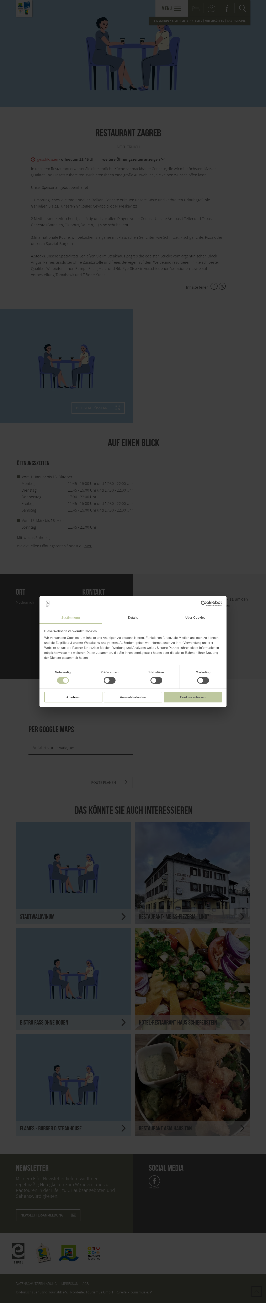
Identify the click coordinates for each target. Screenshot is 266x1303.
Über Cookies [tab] (195, 617)
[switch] (110, 680)
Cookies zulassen (193, 697)
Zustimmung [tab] (71, 617)
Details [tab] (133, 617)
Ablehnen (73, 697)
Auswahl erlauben (133, 697)
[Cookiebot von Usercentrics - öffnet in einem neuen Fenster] (204, 604)
